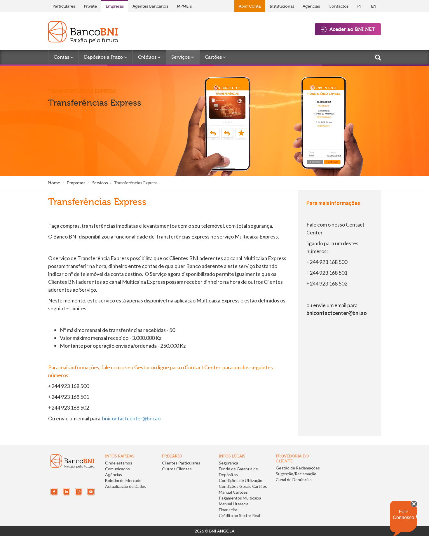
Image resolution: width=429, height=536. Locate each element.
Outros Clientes (177, 468)
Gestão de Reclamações (298, 467)
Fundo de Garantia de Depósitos (238, 471)
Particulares (64, 6)
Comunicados (117, 468)
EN (373, 6)
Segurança (228, 462)
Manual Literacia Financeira (233, 506)
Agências (311, 6)
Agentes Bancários (150, 6)
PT (359, 6)
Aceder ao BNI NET (352, 29)
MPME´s (184, 6)
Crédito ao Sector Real (239, 515)
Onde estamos (118, 462)
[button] (295, 493)
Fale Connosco (403, 514)
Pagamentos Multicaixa (240, 497)
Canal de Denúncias (294, 479)
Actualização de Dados (125, 486)
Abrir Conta (250, 6)
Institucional (282, 6)
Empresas (115, 6)
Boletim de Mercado (123, 480)
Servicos (100, 182)
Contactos (338, 6)
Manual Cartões (233, 492)
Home (54, 182)
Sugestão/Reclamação (296, 473)
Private (90, 6)
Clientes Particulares (181, 462)
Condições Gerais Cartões (243, 486)
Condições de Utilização (240, 480)
